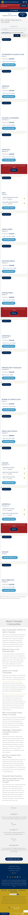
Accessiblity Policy (22, 890)
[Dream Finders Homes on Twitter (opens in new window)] (15, 877)
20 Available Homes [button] (9, 519)
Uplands (5, 463)
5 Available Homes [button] (9, 441)
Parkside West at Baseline (11, 367)
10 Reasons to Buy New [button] (13, 859)
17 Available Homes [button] (9, 64)
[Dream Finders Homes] (10, 2)
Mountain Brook (8, 261)
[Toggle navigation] (24, 2)
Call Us (14, 872)
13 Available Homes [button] (9, 239)
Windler (5, 552)
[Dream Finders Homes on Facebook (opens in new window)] (7, 877)
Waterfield (6, 504)
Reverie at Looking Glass (11, 399)
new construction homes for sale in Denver (12, 681)
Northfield (6, 336)
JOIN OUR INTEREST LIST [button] (10, 557)
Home (9, 14)
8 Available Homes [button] (9, 346)
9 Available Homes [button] (9, 96)
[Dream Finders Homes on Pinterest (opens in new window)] (19, 877)
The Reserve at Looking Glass (13, 54)
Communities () (6, 32)
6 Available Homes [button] (9, 207)
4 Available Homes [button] (9, 378)
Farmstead (6, 149)
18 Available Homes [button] (9, 128)
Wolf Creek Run (8, 580)
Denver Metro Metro (12, 15)
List (18, 35)
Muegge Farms (7, 293)
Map (25, 35)
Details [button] (24, 5)
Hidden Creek (7, 229)
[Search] (26, 2)
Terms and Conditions (12, 890)
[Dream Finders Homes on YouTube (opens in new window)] (17, 877)
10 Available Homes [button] (9, 409)
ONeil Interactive (17, 908)
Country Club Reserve (10, 118)
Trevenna (5, 86)
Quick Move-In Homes (17, 32)
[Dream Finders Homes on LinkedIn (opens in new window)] (10, 877)
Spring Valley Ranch (9, 431)
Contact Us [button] (22, 14)
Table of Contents (14, 891)
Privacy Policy (4, 890)
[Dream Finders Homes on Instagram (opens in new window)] (12, 877)
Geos (4, 193)
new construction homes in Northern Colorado (15, 694)
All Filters (13, 10)
